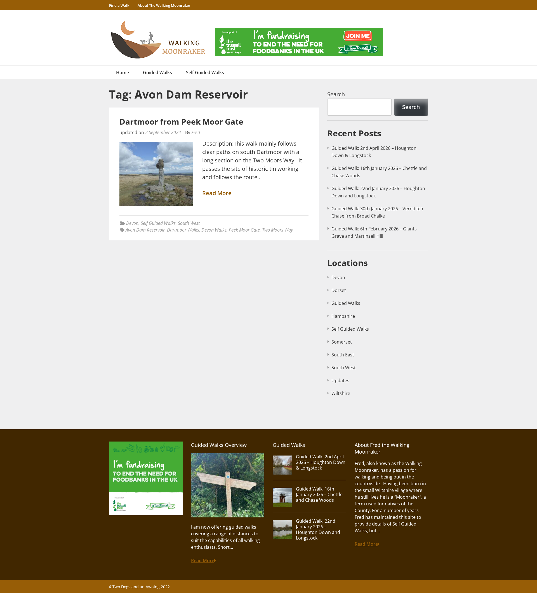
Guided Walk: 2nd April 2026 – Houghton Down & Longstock (320, 462)
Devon (132, 223)
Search (336, 94)
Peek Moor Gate (244, 230)
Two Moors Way (277, 230)
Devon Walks (214, 230)
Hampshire (343, 316)
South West (189, 223)
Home (122, 72)
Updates (340, 380)
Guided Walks (157, 72)
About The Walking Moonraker (164, 5)
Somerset (341, 342)
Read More (217, 193)
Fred (195, 132)
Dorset (338, 290)
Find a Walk (119, 5)
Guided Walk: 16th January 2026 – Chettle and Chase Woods (319, 494)
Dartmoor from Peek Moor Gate (181, 121)
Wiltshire (340, 393)
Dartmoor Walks (183, 230)
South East (342, 355)
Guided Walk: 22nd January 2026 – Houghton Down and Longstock (318, 529)
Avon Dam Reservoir (145, 230)
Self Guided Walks (205, 72)
